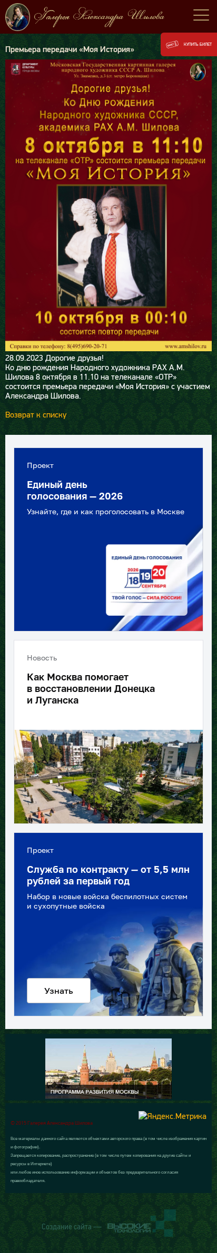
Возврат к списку (35, 414)
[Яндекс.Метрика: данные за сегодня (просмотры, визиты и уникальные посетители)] (172, 1115)
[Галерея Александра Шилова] (108, 17)
